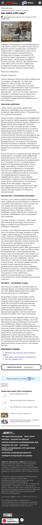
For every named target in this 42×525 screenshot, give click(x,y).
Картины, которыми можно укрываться (22, 400)
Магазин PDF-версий (20, 439)
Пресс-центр (29, 436)
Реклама (5, 439)
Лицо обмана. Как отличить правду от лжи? (24, 407)
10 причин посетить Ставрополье (20, 413)
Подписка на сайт (10, 445)
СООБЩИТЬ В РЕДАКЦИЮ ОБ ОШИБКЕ (17, 456)
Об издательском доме (12, 436)
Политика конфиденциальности (16, 453)
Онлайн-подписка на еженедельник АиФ (20, 442)
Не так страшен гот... (13, 359)
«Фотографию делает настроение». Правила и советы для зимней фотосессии (24, 420)
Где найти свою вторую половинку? (20, 357)
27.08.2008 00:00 (7, 8)
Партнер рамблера (19, 515)
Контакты (24, 445)
